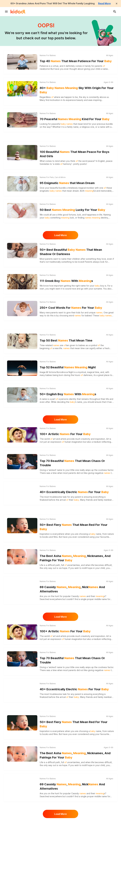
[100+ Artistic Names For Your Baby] (22, 434)
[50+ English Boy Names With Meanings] (22, 394)
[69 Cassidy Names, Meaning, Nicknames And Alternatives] (22, 587)
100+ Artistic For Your (65, 434)
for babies (83, 315)
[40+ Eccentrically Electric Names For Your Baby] (22, 492)
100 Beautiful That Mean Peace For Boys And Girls (74, 154)
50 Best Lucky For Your (72, 210)
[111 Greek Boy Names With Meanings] (22, 281)
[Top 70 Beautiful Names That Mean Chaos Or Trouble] (22, 461)
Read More (104, 3)
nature (110, 534)
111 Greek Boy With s (66, 281)
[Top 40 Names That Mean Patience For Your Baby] (22, 61)
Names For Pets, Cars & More (53, 177)
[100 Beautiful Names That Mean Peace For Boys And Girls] (22, 152)
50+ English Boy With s (68, 394)
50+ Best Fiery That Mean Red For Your (73, 527)
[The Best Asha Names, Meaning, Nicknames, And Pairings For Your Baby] (22, 556)
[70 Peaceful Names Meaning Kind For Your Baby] (22, 119)
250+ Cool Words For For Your (71, 307)
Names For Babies (48, 55)
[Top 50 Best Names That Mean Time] (22, 341)
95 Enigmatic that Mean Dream (67, 183)
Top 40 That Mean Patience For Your (76, 61)
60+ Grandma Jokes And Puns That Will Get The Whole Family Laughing (52, 3)
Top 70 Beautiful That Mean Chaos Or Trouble (72, 463)
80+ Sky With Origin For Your (77, 90)
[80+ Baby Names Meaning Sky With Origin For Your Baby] (22, 88)
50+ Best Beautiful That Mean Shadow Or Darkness (71, 252)
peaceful (62, 124)
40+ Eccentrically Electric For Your (74, 492)
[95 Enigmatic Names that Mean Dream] (22, 183)
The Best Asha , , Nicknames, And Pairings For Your (75, 558)
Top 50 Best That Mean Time (66, 340)
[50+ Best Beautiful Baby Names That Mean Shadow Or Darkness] (22, 250)
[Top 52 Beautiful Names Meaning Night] (22, 368)
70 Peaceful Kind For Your (74, 119)
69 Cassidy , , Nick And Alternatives (72, 589)
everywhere (58, 534)
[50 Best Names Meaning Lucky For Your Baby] (22, 210)
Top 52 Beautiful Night (68, 367)
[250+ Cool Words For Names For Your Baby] (22, 308)
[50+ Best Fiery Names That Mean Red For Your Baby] (22, 525)
